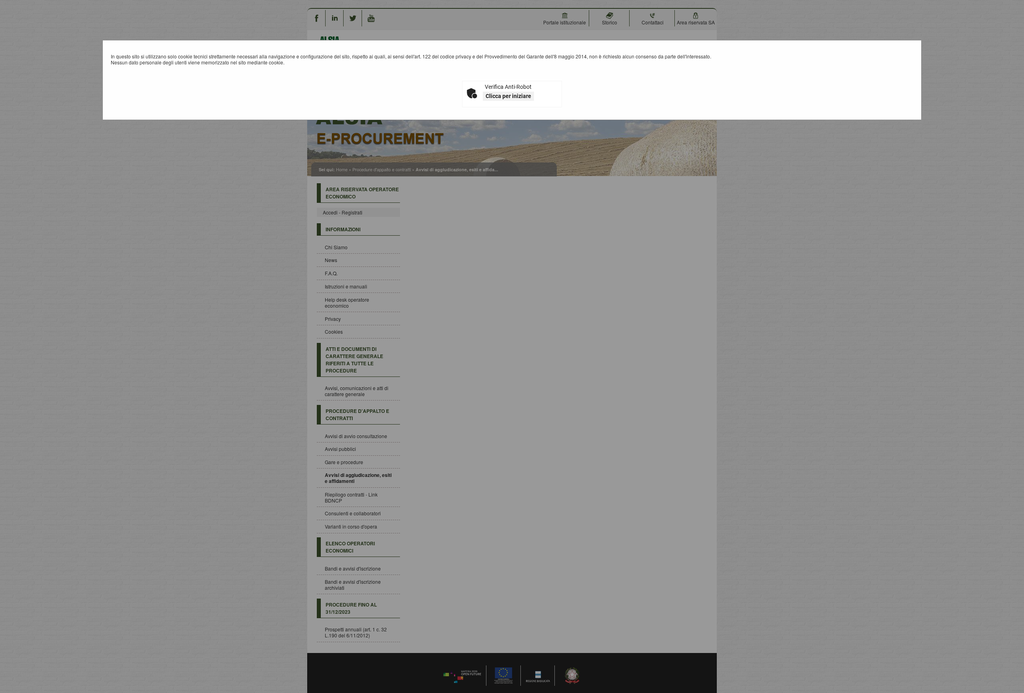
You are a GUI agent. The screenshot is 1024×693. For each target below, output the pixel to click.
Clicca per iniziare (508, 96)
